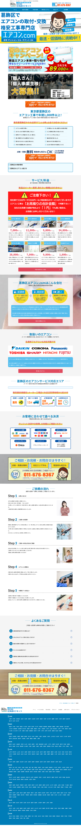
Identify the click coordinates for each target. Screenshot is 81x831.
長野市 (10, 792)
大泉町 (70, 787)
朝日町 (70, 752)
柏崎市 (46, 767)
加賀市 (28, 808)
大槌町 (37, 746)
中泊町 (39, 728)
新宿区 (46, 816)
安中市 (47, 785)
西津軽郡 (15, 728)
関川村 (54, 771)
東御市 (10, 795)
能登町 (35, 810)
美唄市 (64, 718)
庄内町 (59, 754)
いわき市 (14, 777)
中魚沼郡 (35, 771)
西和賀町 (22, 746)
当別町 (22, 718)
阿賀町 (15, 771)
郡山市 (10, 777)
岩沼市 (41, 761)
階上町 (57, 730)
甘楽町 (10, 787)
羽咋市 (32, 808)
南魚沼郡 (27, 771)
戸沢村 (10, 756)
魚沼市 (36, 769)
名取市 (29, 761)
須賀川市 (28, 777)
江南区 (23, 767)
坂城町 (48, 795)
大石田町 (14, 754)
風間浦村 (31, 730)
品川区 (39, 816)
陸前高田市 (41, 744)
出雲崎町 (22, 771)
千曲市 (69, 792)
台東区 (62, 816)
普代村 (53, 746)
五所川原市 (66, 726)
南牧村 (71, 785)
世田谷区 (58, 816)
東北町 (70, 728)
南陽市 (45, 752)
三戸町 (42, 730)
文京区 (21, 818)
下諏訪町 (27, 795)
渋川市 (36, 785)
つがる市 (11, 728)
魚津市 (21, 802)
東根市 (29, 752)
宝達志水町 (15, 810)
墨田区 (54, 816)
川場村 (42, 787)
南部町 (53, 730)
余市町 (14, 718)
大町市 (51, 792)
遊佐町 (63, 754)
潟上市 (29, 736)
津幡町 (62, 808)
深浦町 (28, 728)
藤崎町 (53, 726)
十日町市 (63, 767)
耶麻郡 (22, 779)
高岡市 (14, 802)
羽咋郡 (70, 808)
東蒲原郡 (11, 771)
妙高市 (17, 769)
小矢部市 (40, 802)
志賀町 (10, 810)
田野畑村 (49, 746)
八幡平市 (53, 744)
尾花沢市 (33, 752)
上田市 (17, 792)
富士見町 (44, 795)
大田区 (25, 816)
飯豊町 (52, 754)
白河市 (32, 777)
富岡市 (44, 785)
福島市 (18, 777)
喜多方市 (49, 777)
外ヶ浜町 (25, 726)
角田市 (33, 761)
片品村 (38, 787)
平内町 (14, 726)
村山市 (22, 752)
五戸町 (46, 730)
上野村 (59, 785)
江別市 (60, 718)
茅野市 (58, 792)
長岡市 (39, 767)
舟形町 (29, 754)
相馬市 (53, 777)
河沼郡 (34, 779)
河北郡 (59, 808)
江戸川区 (22, 816)
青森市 (10, 726)
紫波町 (14, 746)
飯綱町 (10, 797)
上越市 (25, 769)
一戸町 (71, 746)
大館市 (18, 736)
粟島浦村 (58, 771)
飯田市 (25, 792)
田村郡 (18, 779)
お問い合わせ (66, 709)
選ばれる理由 (25, 9)
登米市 (45, 761)
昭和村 (45, 787)
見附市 (67, 767)
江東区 (35, 816)
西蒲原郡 (57, 769)
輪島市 (21, 808)
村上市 (71, 767)
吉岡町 (55, 785)
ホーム (15, 9)
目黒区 (27, 818)
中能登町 (23, 810)
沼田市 (29, 785)
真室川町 (33, 754)
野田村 (60, 746)
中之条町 (14, 787)
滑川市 (28, 802)
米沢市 (37, 752)
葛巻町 (68, 744)
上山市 (18, 752)
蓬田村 (21, 726)
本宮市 (60, 777)
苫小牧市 (49, 718)
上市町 (47, 802)
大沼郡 (30, 779)
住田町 (33, 746)
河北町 (63, 752)
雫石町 (65, 744)
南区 (30, 767)
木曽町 (68, 795)
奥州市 (57, 744)
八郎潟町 (23, 738)
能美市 (43, 808)
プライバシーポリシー (75, 709)
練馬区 (17, 818)
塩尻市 (62, 792)
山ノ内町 (60, 795)
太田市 (25, 785)
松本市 (14, 792)
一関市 (36, 744)
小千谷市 (55, 767)
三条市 (43, 767)
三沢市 (47, 728)
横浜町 (66, 728)
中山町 (59, 752)
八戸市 (38, 730)
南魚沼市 (41, 769)
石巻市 (14, 761)
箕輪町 (18, 795)
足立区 (10, 816)
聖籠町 (53, 769)
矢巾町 (17, 746)
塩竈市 (17, 761)
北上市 (25, 744)
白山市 (40, 808)
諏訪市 (28, 792)
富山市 (10, 802)
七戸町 (59, 728)
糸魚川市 (13, 769)
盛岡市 (10, 744)
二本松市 (44, 777)
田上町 (69, 769)
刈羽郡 (43, 771)
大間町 (23, 730)
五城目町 (44, 736)
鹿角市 (25, 736)
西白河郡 (68, 777)
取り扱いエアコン (45, 9)
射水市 (17, 802)
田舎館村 (61, 726)
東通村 (27, 730)
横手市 (19, 738)
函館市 (29, 718)
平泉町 (30, 746)
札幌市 (25, 718)
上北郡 (51, 728)
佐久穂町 (14, 797)
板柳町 (32, 728)
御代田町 (35, 795)
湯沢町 (31, 771)
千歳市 (45, 718)
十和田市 (43, 728)
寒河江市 (14, 752)
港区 (24, 818)
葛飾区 (29, 816)
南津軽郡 (45, 726)
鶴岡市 (48, 752)
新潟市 (10, 767)
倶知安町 (18, 718)
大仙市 (61, 736)
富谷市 (60, 761)
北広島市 (33, 718)
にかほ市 (65, 736)
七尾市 (14, 808)
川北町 (55, 808)
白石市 (25, 761)
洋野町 (67, 746)
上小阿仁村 (53, 736)
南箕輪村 (40, 795)
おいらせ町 (15, 730)
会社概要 (66, 9)
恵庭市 (41, 718)
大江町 (10, 754)
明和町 (62, 787)
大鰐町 (57, 726)
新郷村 (60, 730)
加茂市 (59, 767)
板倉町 (58, 787)
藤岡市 (40, 785)
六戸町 (62, 728)
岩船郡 (50, 771)
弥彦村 (61, 769)
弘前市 (29, 726)
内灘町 (66, 808)
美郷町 (35, 738)
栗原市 (48, 761)
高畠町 (37, 754)
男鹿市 (22, 736)
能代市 (69, 736)
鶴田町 (35, 728)
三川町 (55, 754)
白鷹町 (48, 754)
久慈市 (29, 744)
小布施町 (64, 795)
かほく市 (36, 808)
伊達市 (40, 777)
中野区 (14, 818)
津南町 (39, 771)
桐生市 (17, 785)
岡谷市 (21, 792)
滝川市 (10, 721)
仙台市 (10, 761)
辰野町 (31, 795)
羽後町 (36, 736)
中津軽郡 (40, 726)
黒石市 (33, 726)
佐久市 (65, 792)
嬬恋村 (23, 787)
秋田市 (10, 736)
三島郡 (18, 771)
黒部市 (32, 802)
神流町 (63, 785)
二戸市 (49, 744)
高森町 (52, 795)
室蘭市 (53, 718)
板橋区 (17, 816)
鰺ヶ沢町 (24, 728)
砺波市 (35, 802)
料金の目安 (35, 9)
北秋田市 (14, 736)
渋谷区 (43, 816)
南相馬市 (36, 777)
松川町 (55, 795)
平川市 (36, 726)
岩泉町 (44, 746)
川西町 (41, 754)
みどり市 (51, 785)
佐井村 (35, 730)
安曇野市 (14, 795)
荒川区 (14, 816)
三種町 (38, 738)
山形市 (10, 752)
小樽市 (10, 718)
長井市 (41, 752)
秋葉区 (26, 767)
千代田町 (66, 787)
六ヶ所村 (10, 730)
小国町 (45, 754)
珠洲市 (25, 808)
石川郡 (10, 779)
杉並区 (50, 816)
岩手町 (10, 746)
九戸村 (63, 746)
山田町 (41, 746)
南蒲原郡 (65, 769)
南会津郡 (26, 779)
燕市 (10, 769)
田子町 (49, 730)
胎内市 (45, 769)
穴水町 (31, 810)
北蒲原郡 (49, 769)
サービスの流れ (41, 709)
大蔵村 (66, 754)
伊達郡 (63, 777)
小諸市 (35, 792)
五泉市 (21, 769)
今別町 (17, 726)
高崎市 (14, 785)
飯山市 (54, 792)
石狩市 (37, 718)
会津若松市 (23, 777)
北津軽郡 (20, 728)
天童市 (25, 752)
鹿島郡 (19, 810)
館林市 (33, 785)
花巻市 (22, 744)
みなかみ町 (50, 787)
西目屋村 (50, 726)
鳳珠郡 (27, 810)
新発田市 (51, 767)
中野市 (47, 792)
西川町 (66, 752)
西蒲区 (35, 767)
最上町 (25, 754)
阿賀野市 (29, 769)
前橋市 (10, 785)
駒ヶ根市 (43, 792)
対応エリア (55, 9)
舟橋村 (51, 802)
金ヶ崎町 (26, 746)
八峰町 (27, 738)
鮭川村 (70, 754)
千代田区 (70, 816)
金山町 (22, 754)
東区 (16, 767)
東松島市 (52, 761)
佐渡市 (33, 769)
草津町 (26, 787)
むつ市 (19, 730)
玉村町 (55, 787)
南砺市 (44, 802)
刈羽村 (46, 771)
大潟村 (48, 736)
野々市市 (48, 808)
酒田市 (52, 752)
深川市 (14, 721)
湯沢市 (10, 738)
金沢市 (10, 808)
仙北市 (57, 736)
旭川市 (17, 721)
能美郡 (51, 808)
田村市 (56, 777)
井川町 (33, 736)
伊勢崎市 (22, 785)
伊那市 (39, 792)
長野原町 (19, 787)
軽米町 (56, 746)
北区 (13, 767)
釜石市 (45, 744)
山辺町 (55, 752)
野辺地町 (55, 728)
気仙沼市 (22, 761)
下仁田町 (67, 785)
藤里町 (31, 738)
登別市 (56, 718)
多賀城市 (37, 761)
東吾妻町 (34, 787)
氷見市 (25, 802)
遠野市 (33, 744)
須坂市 (32, 792)
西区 (33, 767)
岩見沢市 (68, 718)
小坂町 (40, 736)
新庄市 (18, 754)
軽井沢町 (22, 795)
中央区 (19, 767)
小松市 (17, 808)
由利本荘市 (15, 738)
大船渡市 (18, 744)
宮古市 (14, 744)
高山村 (30, 787)
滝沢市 (61, 744)
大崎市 (56, 761)
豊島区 (10, 818)
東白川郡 (14, 779)
